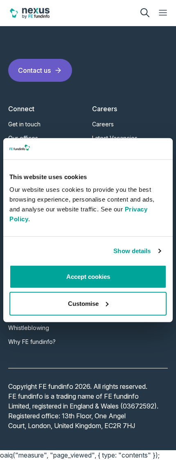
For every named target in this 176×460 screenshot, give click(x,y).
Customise (83, 303)
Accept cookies (88, 276)
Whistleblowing (28, 327)
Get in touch (24, 124)
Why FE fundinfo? (32, 341)
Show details (132, 250)
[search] (145, 13)
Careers (103, 124)
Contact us (34, 70)
